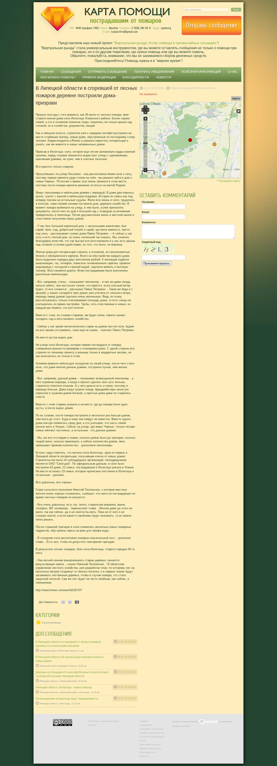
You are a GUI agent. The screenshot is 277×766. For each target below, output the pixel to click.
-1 (77, 602)
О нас (232, 71)
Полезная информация (201, 71)
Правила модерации (99, 77)
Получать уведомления (154, 71)
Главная (47, 71)
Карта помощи (104, 20)
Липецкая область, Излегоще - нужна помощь (64, 687)
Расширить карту (229, 181)
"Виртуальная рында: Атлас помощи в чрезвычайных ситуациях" (165, 43)
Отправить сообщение (211, 25)
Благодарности (135, 77)
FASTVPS (186, 726)
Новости (163, 77)
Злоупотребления (51, 622)
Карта (236, 98)
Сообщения (71, 71)
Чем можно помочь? (58, 77)
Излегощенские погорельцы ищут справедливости (67, 698)
